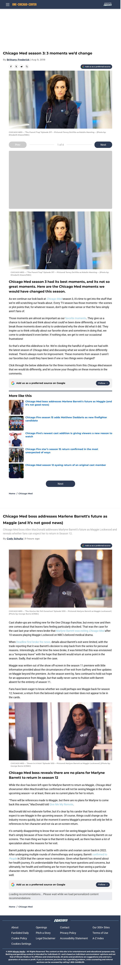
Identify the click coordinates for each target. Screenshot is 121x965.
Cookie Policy (19, 938)
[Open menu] (7, 4)
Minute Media (19, 951)
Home (12, 493)
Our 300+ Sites (101, 927)
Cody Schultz (15, 538)
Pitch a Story (43, 932)
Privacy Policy (68, 932)
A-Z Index (98, 938)
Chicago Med (25, 493)
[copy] (27, 66)
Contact (64, 927)
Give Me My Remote (61, 804)
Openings (41, 927)
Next (103, 144)
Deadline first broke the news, (33, 641)
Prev (17, 144)
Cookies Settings (21, 943)
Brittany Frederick (18, 59)
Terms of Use (100, 932)
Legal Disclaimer (45, 938)
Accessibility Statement (74, 938)
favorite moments (75, 318)
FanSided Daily (20, 932)
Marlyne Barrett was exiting (80, 630)
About (14, 927)
